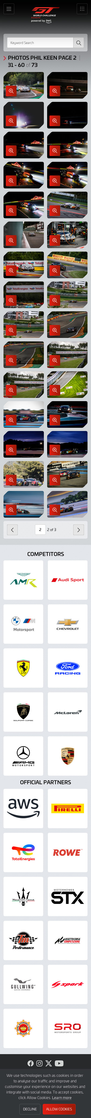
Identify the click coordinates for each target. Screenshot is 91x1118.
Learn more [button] (62, 1097)
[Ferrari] (23, 668)
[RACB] (23, 1028)
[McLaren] (68, 712)
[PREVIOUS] (12, 530)
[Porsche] (68, 756)
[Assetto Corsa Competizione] (68, 940)
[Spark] (68, 984)
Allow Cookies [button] (59, 1109)
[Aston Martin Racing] (23, 580)
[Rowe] (68, 852)
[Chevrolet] (68, 624)
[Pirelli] (68, 808)
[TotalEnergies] (23, 852)
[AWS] (23, 808)
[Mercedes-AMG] (23, 756)
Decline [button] (30, 1109)
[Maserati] (23, 896)
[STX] (68, 896)
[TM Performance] (23, 940)
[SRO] (68, 1028)
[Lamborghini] (23, 712)
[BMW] (23, 624)
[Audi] (68, 580)
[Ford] (68, 668)
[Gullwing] (23, 984)
